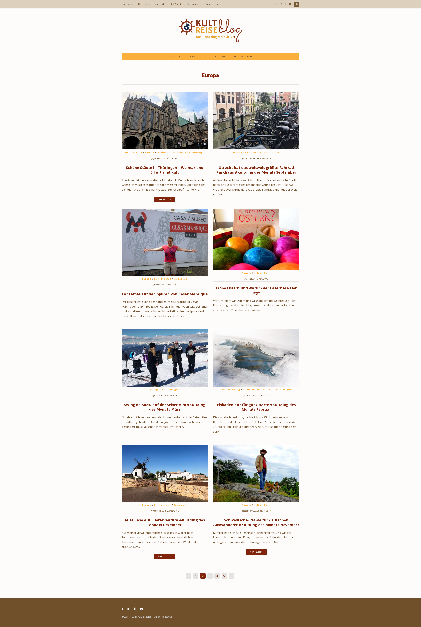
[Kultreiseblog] (210, 30)
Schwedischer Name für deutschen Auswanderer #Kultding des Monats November (256, 522)
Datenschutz (194, 4)
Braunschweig (230, 389)
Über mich (144, 4)
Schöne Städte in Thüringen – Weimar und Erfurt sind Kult (164, 169)
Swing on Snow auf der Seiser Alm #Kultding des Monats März (164, 407)
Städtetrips (196, 56)
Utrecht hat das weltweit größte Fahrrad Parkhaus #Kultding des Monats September (256, 169)
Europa (149, 152)
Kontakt (159, 4)
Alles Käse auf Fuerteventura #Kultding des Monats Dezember (165, 522)
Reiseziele (175, 56)
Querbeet (163, 152)
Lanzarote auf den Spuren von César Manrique (165, 294)
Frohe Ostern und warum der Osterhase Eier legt (256, 290)
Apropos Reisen (243, 56)
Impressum (212, 4)
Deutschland (133, 152)
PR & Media (175, 4)
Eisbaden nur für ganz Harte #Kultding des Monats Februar (256, 407)
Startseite (128, 4)
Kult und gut (220, 56)
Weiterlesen (164, 199)
